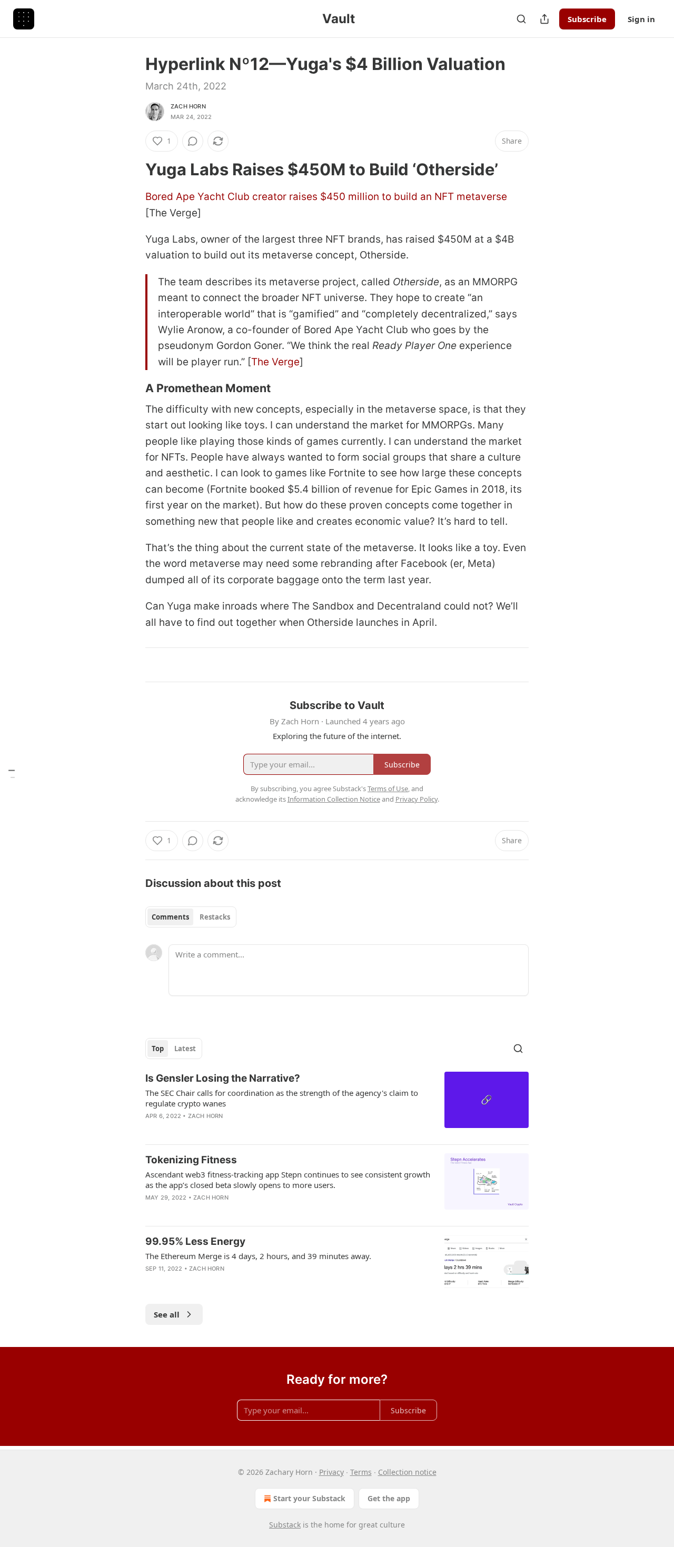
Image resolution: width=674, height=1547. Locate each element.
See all (167, 1314)
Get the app (389, 1498)
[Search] (521, 18)
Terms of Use (388, 788)
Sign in (641, 19)
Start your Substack (309, 1498)
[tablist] (190, 916)
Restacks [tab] (215, 917)
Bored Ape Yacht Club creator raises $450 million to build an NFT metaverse (326, 197)
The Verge (275, 362)
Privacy (331, 1472)
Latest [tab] (185, 1048)
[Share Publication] (544, 18)
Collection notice (407, 1472)
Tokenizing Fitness (191, 1160)
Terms (361, 1472)
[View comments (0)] (192, 141)
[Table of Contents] (11, 773)
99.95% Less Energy (195, 1241)
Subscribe (587, 19)
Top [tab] (158, 1048)
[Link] (130, 169)
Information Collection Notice (334, 799)
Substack (285, 1525)
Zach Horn (188, 106)
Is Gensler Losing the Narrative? (222, 1078)
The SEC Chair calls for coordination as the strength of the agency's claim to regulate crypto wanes (281, 1098)
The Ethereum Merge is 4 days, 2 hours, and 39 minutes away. (258, 1256)
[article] (337, 1103)
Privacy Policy (416, 799)
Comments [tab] (170, 917)
